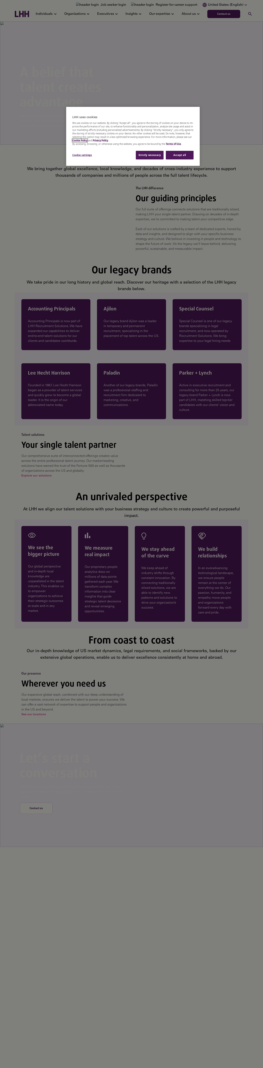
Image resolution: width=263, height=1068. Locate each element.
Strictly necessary (149, 155)
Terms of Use (173, 143)
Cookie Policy (79, 140)
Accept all (179, 155)
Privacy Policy (100, 140)
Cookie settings (82, 155)
